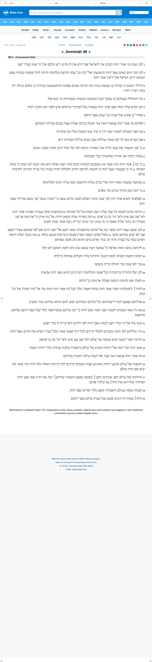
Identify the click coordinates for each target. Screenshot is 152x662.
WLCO (12, 45)
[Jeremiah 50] (148, 305)
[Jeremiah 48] (3, 305)
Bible (6, 45)
